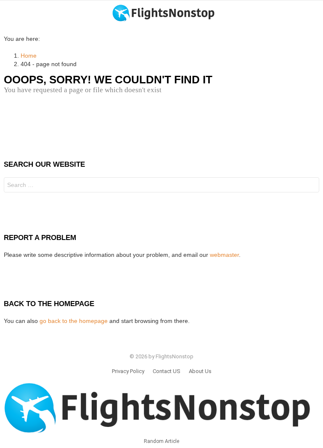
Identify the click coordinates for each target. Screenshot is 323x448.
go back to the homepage (74, 320)
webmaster (224, 254)
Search (310, 186)
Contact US (166, 371)
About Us (200, 371)
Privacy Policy (128, 371)
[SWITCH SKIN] (315, 13)
